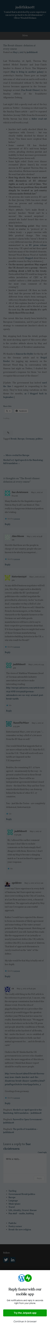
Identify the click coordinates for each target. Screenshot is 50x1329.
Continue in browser (25, 1321)
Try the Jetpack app (25, 1312)
